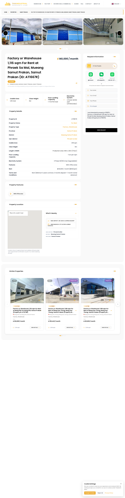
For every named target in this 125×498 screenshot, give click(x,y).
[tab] (60, 48)
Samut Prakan (24, 12)
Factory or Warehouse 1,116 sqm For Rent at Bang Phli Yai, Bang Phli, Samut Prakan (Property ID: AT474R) (27, 310)
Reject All (100, 493)
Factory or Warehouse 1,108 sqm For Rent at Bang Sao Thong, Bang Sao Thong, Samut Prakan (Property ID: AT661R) (60, 311)
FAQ (82, 4)
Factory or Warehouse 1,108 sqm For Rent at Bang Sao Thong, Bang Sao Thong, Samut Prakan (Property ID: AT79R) (96, 311)
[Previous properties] (7, 304)
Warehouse (37, 4)
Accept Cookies (89, 493)
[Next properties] (118, 304)
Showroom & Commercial (62, 4)
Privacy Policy (109, 493)
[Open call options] (114, 66)
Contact (88, 4)
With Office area (18, 193)
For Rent (74, 123)
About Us (97, 4)
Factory (47, 4)
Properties (13, 12)
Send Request (101, 130)
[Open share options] (76, 83)
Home (5, 12)
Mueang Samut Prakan (69, 135)
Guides (76, 4)
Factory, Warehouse (70, 127)
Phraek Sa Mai (72, 139)
